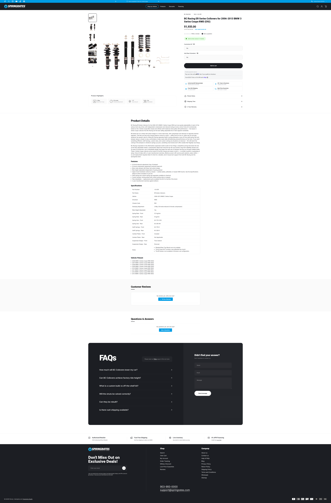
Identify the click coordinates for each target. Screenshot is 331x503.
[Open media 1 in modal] (137, 53)
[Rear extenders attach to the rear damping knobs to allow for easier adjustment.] (197, 53)
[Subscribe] (124, 468)
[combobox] (319, 1)
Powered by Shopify (27, 499)
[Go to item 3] (92, 37)
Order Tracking (165, 461)
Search (162, 453)
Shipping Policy (206, 469)
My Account (164, 458)
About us (204, 453)
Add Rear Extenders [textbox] (196, 53)
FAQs (155, 359)
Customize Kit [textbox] (194, 44)
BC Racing (187, 14)
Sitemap (204, 478)
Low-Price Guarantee (167, 467)
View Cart (163, 455)
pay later (219, 440)
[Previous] (116, 1)
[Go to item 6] (92, 60)
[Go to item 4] (92, 46)
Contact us (205, 455)
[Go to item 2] (92, 27)
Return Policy (205, 467)
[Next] (158, 1)
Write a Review (167, 299)
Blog (202, 461)
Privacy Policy (206, 464)
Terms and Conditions (208, 472)
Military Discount (165, 464)
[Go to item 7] (92, 68)
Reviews (162, 469)
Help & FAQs (205, 458)
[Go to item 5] (92, 53)
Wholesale (204, 475)
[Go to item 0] (92, 18)
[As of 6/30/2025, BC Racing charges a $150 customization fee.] (194, 44)
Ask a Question (166, 330)
